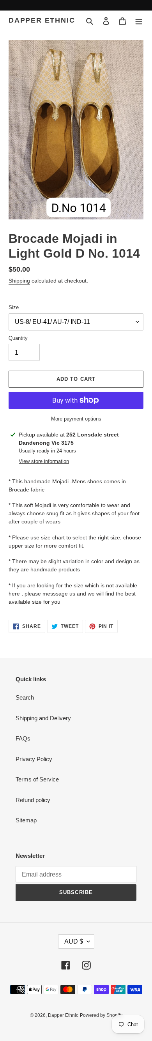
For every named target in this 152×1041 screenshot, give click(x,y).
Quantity (18, 338)
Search (25, 697)
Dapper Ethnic (42, 20)
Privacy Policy (34, 759)
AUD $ (73, 941)
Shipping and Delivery (43, 718)
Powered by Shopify (101, 1015)
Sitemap (26, 820)
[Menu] (139, 20)
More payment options (76, 419)
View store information (44, 461)
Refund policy (33, 800)
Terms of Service (37, 779)
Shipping (19, 280)
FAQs (23, 738)
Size (14, 307)
